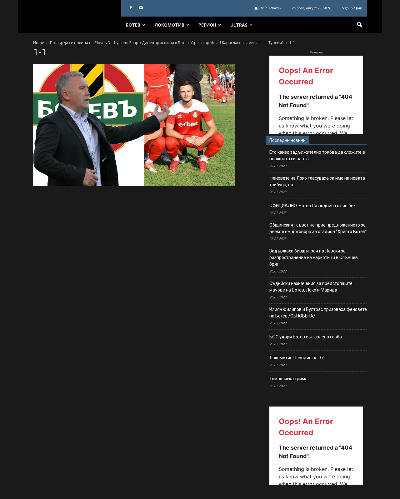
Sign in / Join (352, 8)
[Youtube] (141, 8)
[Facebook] (130, 8)
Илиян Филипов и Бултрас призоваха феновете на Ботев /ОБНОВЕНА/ (318, 312)
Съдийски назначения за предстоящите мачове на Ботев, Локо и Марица (310, 286)
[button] (359, 24)
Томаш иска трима (288, 378)
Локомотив (169, 25)
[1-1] (134, 184)
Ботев (133, 25)
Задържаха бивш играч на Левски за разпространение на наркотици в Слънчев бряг (313, 257)
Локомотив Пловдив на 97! (296, 357)
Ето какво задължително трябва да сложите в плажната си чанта (317, 155)
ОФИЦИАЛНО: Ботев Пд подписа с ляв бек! (313, 205)
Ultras (239, 25)
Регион (207, 25)
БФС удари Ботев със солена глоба (305, 336)
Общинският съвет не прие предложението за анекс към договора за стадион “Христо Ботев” (318, 228)
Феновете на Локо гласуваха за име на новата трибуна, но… (317, 181)
